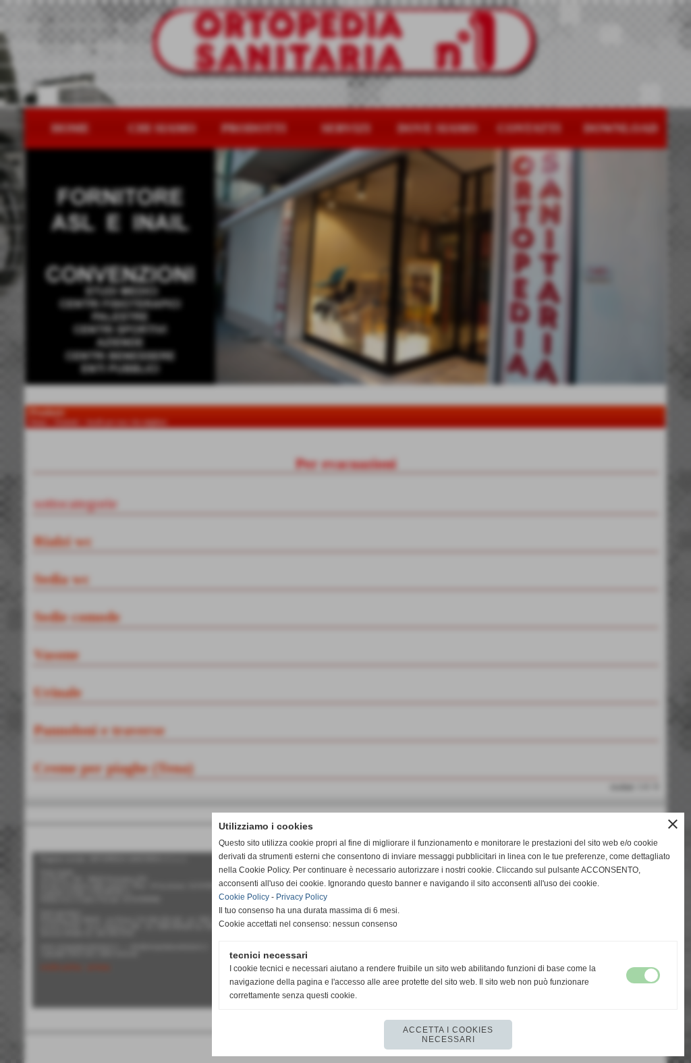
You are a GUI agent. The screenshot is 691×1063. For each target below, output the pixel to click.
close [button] (673, 824)
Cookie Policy (244, 897)
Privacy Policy (301, 897)
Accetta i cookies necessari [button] (448, 1034)
